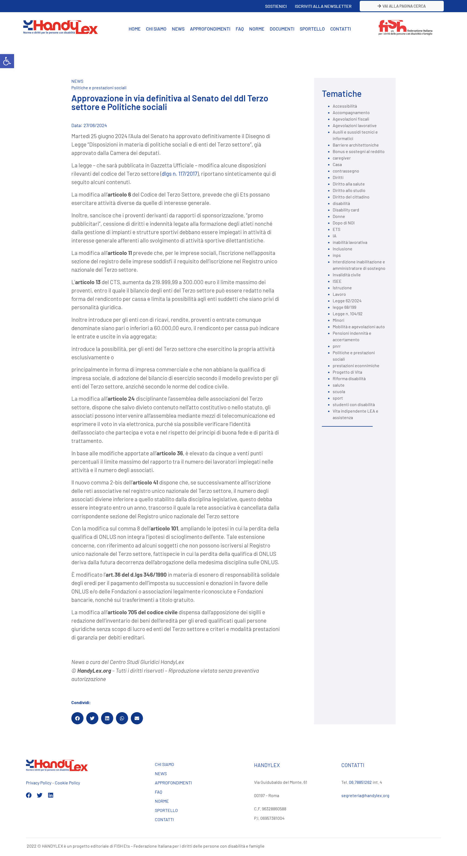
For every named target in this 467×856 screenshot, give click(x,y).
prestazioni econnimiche (356, 365)
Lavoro (339, 294)
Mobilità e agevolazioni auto (359, 326)
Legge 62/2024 (347, 300)
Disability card (346, 209)
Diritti (338, 177)
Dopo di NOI (344, 222)
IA (334, 235)
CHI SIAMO (156, 28)
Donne (339, 216)
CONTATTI (340, 28)
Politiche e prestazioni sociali (98, 87)
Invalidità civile (347, 274)
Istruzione (342, 287)
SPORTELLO (312, 28)
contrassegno (346, 170)
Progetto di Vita (347, 371)
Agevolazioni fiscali (351, 118)
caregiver (342, 157)
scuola (339, 391)
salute (339, 384)
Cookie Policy (67, 782)
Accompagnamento (351, 112)
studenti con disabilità (354, 404)
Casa (337, 164)
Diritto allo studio (349, 190)
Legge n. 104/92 (348, 313)
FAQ (240, 28)
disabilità (341, 203)
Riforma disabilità (349, 378)
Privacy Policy (38, 782)
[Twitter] (39, 795)
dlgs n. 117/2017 (179, 173)
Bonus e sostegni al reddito (359, 151)
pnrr (337, 346)
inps (337, 255)
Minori (338, 320)
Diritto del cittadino (351, 196)
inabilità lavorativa (350, 242)
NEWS (178, 28)
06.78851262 (360, 782)
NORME (256, 28)
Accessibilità (345, 105)
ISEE (337, 281)
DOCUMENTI (282, 28)
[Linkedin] (50, 795)
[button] (7, 61)
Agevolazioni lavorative (355, 125)
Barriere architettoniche (356, 144)
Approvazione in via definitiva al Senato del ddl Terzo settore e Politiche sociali (169, 102)
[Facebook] (29, 795)
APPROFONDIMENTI (210, 28)
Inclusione (342, 248)
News (77, 81)
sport (338, 397)
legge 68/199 (344, 307)
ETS (336, 229)
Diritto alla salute (349, 183)
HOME (135, 28)
